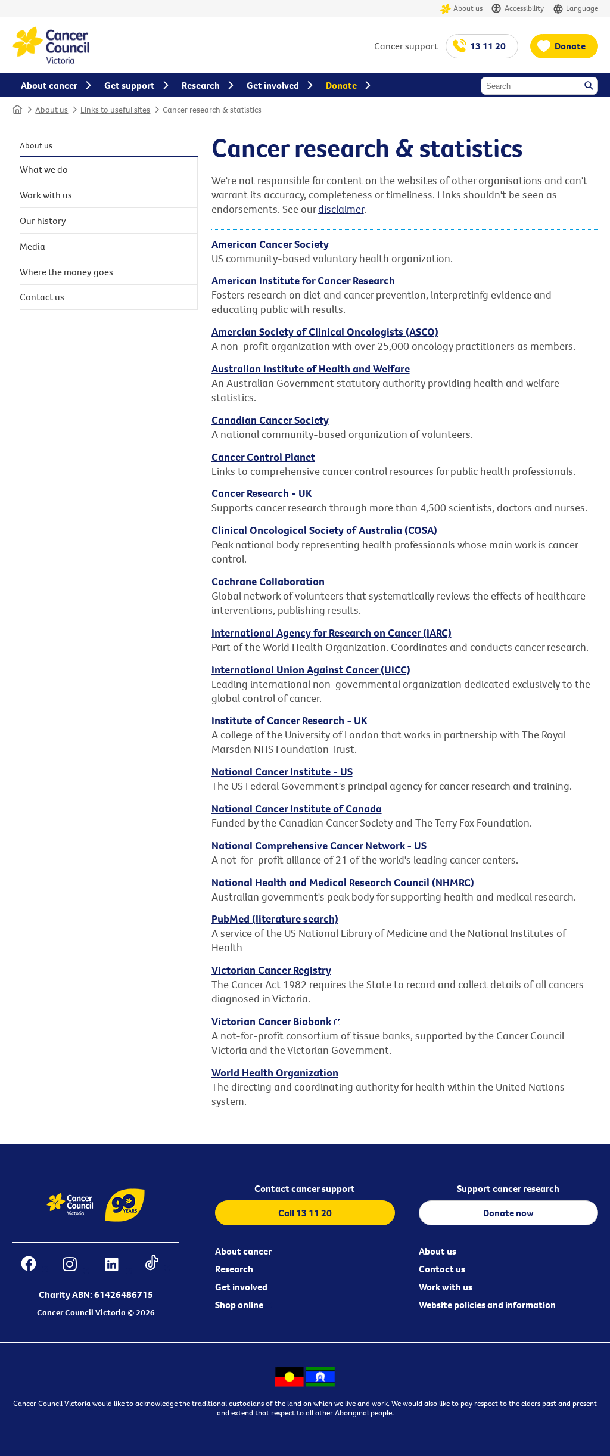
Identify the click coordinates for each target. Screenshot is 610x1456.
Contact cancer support (304, 1188)
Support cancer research (508, 1188)
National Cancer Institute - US (282, 771)
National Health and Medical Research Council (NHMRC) (342, 882)
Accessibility (524, 8)
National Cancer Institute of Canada (296, 808)
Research (234, 1269)
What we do (44, 169)
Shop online (239, 1305)
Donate (570, 46)
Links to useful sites (115, 109)
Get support (129, 85)
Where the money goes (66, 272)
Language (582, 8)
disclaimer (341, 209)
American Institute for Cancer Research (303, 280)
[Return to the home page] (50, 60)
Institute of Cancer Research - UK (289, 720)
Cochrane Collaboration (268, 581)
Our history (43, 220)
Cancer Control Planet (263, 457)
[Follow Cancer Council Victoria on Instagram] (75, 1266)
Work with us (46, 195)
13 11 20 (488, 46)
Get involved (241, 1287)
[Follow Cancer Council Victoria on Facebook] (34, 1266)
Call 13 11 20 (305, 1213)
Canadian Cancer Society (270, 420)
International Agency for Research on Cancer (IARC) (331, 632)
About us (468, 8)
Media (32, 246)
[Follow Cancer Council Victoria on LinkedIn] (117, 1266)
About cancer (243, 1251)
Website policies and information (487, 1305)
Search (590, 86)
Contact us (42, 297)
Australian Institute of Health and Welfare (310, 368)
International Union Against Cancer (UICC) (310, 669)
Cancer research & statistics (212, 109)
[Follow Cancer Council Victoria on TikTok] (158, 1266)
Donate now (508, 1213)
